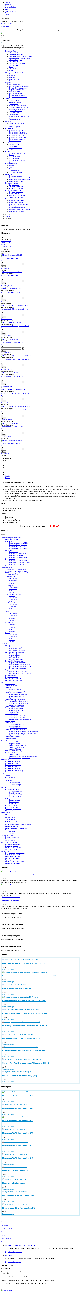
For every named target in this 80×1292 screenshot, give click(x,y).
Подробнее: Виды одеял (13, 1262)
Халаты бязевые (14, 171)
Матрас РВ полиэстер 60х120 (10, 258)
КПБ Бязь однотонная (16, 54)
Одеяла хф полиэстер (16, 710)
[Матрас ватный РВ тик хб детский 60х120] (12, 322)
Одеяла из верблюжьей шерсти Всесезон (22, 733)
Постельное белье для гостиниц (19, 209)
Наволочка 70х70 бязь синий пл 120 (17, 1096)
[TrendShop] (5, 26)
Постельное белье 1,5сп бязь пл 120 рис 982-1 (21, 1038)
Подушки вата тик (15, 648)
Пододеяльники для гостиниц (18, 204)
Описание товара (8, 969)
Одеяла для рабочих (15, 193)
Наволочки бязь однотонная (18, 545)
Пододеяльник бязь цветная (18, 560)
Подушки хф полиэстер (16, 659)
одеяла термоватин (15, 102)
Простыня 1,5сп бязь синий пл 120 (17, 1170)
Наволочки (12, 75)
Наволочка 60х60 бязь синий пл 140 (17, 1108)
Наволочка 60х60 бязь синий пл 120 (17, 1121)
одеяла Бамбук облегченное (18, 728)
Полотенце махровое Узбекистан (20, 179)
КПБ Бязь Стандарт (15, 60)
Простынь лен (13, 552)
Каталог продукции (11, 6)
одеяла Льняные (14, 100)
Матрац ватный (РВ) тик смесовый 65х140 (15, 410)
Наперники (12, 81)
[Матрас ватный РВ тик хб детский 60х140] (13, 389)
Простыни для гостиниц (17, 211)
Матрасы (8, 121)
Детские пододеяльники (17, 160)
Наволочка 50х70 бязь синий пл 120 (17, 1133)
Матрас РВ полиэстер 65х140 (10, 292)
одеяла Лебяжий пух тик (17, 717)
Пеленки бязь (13, 803)
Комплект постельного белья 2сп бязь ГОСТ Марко (24, 1001)
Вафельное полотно (15, 148)
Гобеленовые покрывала (17, 188)
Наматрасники (9, 128)
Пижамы (11, 165)
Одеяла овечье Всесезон (17, 696)
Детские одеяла (14, 162)
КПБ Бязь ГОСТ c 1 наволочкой (19, 53)
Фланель (11, 149)
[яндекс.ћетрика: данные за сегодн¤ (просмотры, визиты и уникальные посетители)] (6, 1290)
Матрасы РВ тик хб (15, 749)
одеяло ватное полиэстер (17, 691)
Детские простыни (15, 156)
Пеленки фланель (14, 800)
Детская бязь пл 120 (15, 791)
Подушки (8, 83)
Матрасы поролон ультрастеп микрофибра (23, 756)
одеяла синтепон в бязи (16, 705)
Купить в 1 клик (6, 268)
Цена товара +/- (6, 241)
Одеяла (7, 98)
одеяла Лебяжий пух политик (18, 715)
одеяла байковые (14, 119)
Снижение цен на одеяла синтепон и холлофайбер (18, 875)
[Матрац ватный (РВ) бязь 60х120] (9, 339)
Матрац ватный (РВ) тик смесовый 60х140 (15, 359)
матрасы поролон (14, 127)
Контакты (8, 13)
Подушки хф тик (14, 657)
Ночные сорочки (14, 169)
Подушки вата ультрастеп (17, 647)
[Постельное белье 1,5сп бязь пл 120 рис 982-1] (18, 1034)
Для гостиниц (9, 199)
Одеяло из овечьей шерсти (17, 105)
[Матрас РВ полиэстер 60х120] (11, 255)
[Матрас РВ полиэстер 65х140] (11, 288)
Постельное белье (10, 51)
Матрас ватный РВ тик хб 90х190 (16, 988)
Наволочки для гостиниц (17, 200)
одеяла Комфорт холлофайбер (18, 109)
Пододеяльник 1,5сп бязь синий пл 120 (18, 1195)
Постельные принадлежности (14, 72)
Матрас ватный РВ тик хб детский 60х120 (15, 326)
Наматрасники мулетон (16, 135)
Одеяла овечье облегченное (18, 694)
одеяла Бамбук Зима (15, 726)
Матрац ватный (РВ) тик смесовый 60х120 (15, 309)
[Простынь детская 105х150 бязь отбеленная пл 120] (20, 959)
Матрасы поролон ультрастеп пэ (19, 758)
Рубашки (12, 167)
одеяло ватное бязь (15, 689)
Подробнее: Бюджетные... (13, 1252)
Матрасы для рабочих (16, 197)
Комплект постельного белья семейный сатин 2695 (23, 1051)
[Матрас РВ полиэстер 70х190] (11, 440)
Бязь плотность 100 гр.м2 (17, 786)
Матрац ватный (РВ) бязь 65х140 (12, 427)
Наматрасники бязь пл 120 (17, 130)
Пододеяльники (14, 79)
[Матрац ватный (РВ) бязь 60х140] (9, 373)
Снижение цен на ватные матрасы (13, 888)
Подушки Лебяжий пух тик (18, 671)
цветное (11, 833)
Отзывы (7, 15)
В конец (7, 478)
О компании (9, 4)
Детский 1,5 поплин (15, 796)
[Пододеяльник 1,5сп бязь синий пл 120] (16, 1192)
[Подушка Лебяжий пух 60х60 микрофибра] (17, 1072)
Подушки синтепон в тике (17, 663)
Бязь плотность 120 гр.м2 (17, 782)
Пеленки (11, 155)
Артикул (4, 244)
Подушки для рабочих (16, 192)
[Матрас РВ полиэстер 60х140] (11, 272)
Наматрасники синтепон (17, 139)
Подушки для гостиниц (16, 206)
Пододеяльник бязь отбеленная (19, 564)
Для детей (8, 151)
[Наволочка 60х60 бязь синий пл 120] (15, 1117)
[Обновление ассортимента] (10, 897)
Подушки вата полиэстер (17, 650)
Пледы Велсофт (14, 185)
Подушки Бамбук (14, 91)
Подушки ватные (14, 84)
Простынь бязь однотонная (18, 557)
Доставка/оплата (10, 8)
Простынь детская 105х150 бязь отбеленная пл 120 (23, 963)
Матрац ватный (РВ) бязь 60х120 (12, 342)
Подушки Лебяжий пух (16, 90)
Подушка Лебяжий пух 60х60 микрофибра (20, 1075)
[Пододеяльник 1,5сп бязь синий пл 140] (16, 1204)
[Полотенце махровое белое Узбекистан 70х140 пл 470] (21, 1022)
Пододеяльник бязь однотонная (19, 562)
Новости (7, 9)
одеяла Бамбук (13, 114)
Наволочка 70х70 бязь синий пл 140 (17, 1158)
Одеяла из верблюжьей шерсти (19, 116)
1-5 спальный (13, 578)
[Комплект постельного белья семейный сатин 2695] (20, 1047)
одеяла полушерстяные (16, 118)
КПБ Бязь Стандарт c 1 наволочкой (20, 56)
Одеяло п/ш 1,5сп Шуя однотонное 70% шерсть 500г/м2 (25, 1063)
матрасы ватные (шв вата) (17, 123)
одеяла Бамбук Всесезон (17, 724)
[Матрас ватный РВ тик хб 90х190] (14, 984)
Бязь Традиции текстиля (17, 63)
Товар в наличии (6, 246)
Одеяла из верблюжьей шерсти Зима (21, 735)
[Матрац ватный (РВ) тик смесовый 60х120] (16, 305)
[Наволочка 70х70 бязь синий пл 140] (15, 1154)
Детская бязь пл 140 (15, 795)
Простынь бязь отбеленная (17, 553)
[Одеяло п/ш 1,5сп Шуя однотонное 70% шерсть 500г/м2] (21, 1059)
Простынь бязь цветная (16, 555)
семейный (12, 583)
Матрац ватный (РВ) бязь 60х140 (12, 376)
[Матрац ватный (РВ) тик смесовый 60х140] (16, 356)
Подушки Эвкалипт (15, 93)
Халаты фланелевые (15, 172)
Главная (7, 2)
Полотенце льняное (15, 176)
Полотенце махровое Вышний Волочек (22, 178)
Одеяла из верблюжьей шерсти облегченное (23, 731)
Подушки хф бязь (14, 656)
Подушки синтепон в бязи (17, 668)
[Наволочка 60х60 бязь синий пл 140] (15, 1104)
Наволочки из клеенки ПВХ (18, 543)
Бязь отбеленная (14, 144)
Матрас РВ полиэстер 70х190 (10, 443)
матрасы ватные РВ (15, 125)
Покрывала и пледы (11, 183)
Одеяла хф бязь (14, 712)
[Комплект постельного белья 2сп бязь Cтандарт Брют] (20, 1009)
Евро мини (12, 620)
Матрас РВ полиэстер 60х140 (10, 275)
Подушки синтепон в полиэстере (20, 664)
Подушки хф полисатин (16, 654)
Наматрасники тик (15, 141)
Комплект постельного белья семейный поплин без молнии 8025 (29, 976)
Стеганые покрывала (16, 186)
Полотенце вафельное (16, 181)
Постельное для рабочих (17, 195)
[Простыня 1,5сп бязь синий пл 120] (14, 1167)
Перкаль (11, 70)
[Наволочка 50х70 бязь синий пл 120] (15, 1129)
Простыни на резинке (16, 74)
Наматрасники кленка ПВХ (18, 134)
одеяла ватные (13, 104)
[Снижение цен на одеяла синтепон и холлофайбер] (18, 871)
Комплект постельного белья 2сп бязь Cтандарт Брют (25, 1013)
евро (10, 582)
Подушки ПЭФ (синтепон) (18, 88)
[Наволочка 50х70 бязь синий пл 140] (15, 1142)
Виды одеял (9, 1255)
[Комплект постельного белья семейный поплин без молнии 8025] (24, 972)
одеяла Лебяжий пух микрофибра (20, 719)
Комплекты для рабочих (13, 190)
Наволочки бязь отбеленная (18, 548)
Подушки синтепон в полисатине (20, 666)
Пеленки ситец (14, 802)
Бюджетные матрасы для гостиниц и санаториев (21, 1245)
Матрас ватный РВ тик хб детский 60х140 (15, 393)
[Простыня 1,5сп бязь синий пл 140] (14, 1179)
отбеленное (12, 832)
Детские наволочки (15, 158)
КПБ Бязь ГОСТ (14, 61)
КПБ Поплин (13, 68)
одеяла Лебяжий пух (15, 111)
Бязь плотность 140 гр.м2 (17, 784)
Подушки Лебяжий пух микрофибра (21, 673)
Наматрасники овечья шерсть (18, 137)
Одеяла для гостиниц (16, 202)
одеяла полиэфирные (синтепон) (19, 107)
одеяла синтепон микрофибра (18, 701)
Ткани (7, 142)
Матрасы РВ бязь (14, 744)
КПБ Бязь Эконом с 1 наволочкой (20, 58)
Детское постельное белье (17, 153)
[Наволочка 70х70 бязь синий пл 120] (15, 1092)
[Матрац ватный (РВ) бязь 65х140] (9, 423)
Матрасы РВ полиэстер (16, 747)
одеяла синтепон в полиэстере (19, 703)
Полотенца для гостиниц (17, 208)
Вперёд (7, 476)
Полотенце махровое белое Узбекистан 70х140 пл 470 (24, 1026)
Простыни (12, 77)
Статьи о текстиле (11, 11)
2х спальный (13, 580)
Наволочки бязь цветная (17, 546)
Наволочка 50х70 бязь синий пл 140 (17, 1146)
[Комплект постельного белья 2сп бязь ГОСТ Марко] (20, 997)
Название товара (6, 242)
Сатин (11, 67)
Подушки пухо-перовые (17, 95)
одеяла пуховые (14, 112)
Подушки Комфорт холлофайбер (19, 86)
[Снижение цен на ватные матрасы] (13, 884)
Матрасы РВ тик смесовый (18, 745)
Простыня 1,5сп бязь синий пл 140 (17, 1183)
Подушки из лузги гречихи (18, 97)
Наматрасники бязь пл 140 (17, 132)
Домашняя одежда (11, 163)
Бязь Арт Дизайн (14, 65)
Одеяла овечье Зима (15, 698)
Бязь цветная (13, 146)
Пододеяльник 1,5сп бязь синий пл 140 (18, 1208)
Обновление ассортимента (10, 900)
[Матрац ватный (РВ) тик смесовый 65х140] (16, 406)
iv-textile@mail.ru (6, 23)
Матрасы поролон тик (16, 754)
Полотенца (8, 174)
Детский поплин (14, 793)
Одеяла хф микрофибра (16, 708)
